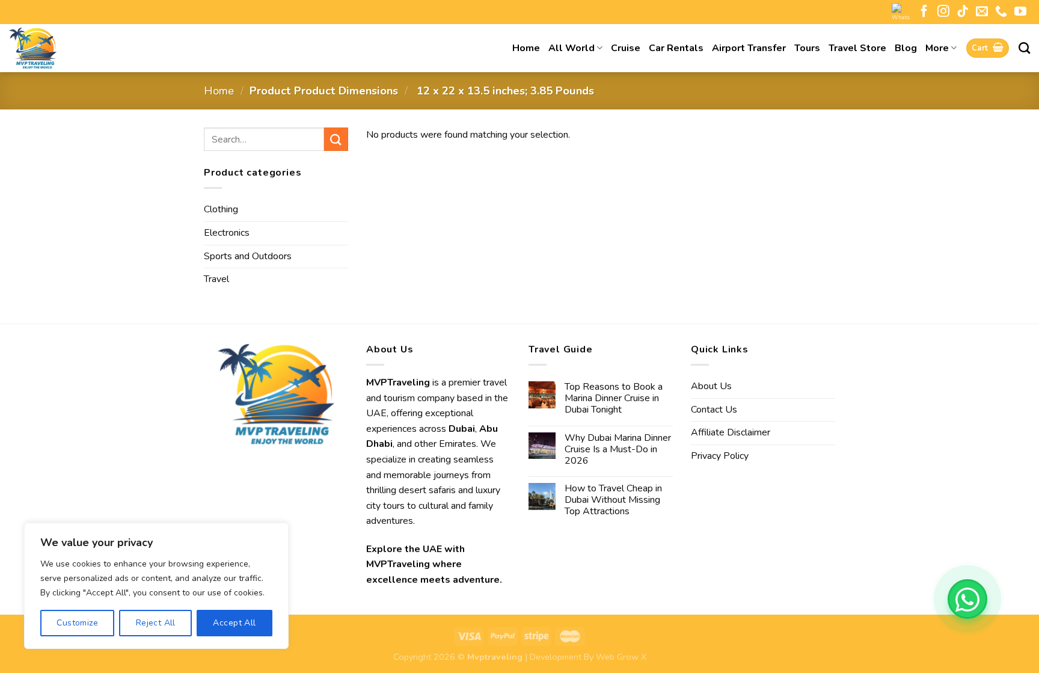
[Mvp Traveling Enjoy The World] (69, 48)
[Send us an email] (982, 12)
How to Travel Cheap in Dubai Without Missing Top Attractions (613, 500)
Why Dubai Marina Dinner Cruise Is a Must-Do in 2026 (618, 449)
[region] (156, 586)
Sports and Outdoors (248, 256)
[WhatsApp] (967, 599)
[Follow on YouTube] (1020, 12)
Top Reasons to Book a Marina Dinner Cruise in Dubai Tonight (614, 398)
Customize (77, 622)
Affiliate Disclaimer (730, 432)
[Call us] (1001, 12)
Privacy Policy (720, 455)
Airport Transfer (749, 48)
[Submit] (336, 139)
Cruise (625, 48)
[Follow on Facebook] (924, 12)
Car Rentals (676, 48)
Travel (216, 279)
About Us (711, 386)
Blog (906, 48)
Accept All (234, 622)
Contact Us (714, 409)
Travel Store (857, 48)
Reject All (156, 622)
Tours (807, 48)
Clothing (221, 209)
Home (526, 48)
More (937, 48)
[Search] (1024, 48)
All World (571, 48)
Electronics (227, 232)
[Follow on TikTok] (963, 12)
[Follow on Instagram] (943, 12)
